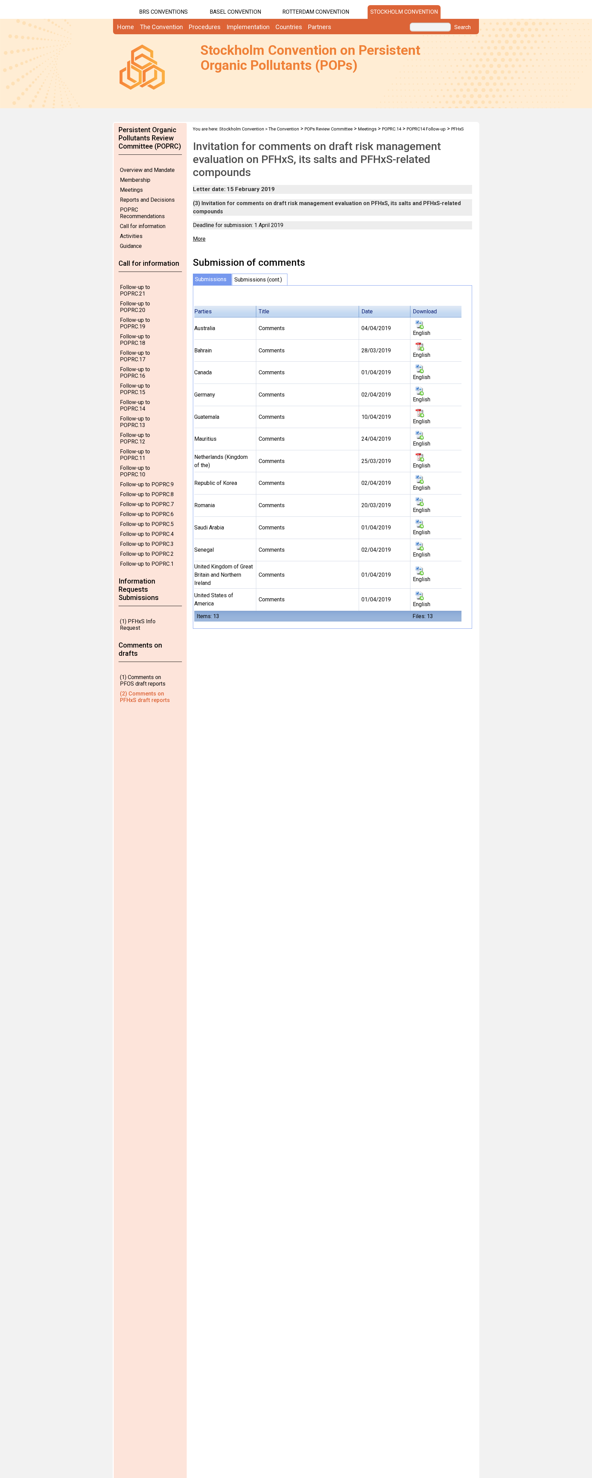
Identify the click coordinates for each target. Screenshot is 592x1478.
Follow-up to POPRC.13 (135, 421)
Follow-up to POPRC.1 (147, 564)
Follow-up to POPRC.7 (147, 504)
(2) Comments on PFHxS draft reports (145, 696)
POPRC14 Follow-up (426, 128)
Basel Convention (235, 12)
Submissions (210, 279)
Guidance (131, 246)
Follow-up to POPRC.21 (135, 290)
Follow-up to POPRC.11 (135, 454)
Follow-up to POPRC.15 (135, 389)
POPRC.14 (391, 128)
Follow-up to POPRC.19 (135, 323)
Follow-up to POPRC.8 (147, 494)
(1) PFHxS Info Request (138, 624)
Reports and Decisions (147, 200)
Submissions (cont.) (258, 279)
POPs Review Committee (329, 128)
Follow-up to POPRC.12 (135, 438)
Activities (131, 236)
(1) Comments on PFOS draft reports (142, 680)
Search (462, 27)
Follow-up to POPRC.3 (147, 544)
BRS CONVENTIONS (163, 12)
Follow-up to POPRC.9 (147, 484)
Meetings (131, 190)
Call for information (142, 226)
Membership (135, 180)
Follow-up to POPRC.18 (135, 339)
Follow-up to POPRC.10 (135, 471)
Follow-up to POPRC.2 (147, 554)
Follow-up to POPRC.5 (147, 524)
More (199, 239)
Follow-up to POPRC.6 (147, 514)
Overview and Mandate (147, 170)
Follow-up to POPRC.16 (135, 372)
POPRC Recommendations (142, 213)
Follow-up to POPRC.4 (147, 534)
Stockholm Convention (404, 12)
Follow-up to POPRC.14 (135, 405)
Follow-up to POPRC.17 (135, 356)
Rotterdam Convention (315, 12)
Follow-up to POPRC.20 (135, 306)
